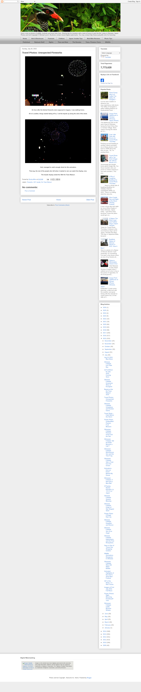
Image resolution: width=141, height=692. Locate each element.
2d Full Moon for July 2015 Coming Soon (108, 373)
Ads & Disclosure (37, 38)
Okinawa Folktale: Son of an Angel (108, 530)
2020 (105, 324)
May (106, 616)
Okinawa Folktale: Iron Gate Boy (108, 364)
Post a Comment (30, 191)
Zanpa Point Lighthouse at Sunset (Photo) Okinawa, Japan (109, 282)
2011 (104, 640)
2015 (105, 338)
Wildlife (107, 42)
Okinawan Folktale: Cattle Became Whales (107, 606)
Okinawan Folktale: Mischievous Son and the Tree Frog (109, 452)
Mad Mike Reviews (93, 38)
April (106, 619)
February (108, 625)
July (106, 355)
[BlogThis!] (53, 179)
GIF (35, 182)
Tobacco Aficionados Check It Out (113, 262)
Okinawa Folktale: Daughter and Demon (108, 522)
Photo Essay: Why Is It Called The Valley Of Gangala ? (113, 96)
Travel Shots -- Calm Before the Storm (109, 415)
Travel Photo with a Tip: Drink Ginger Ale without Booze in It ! (113, 159)
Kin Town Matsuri (46, 182)
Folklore (62, 38)
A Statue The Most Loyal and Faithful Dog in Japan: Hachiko (113, 222)
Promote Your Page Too (107, 83)
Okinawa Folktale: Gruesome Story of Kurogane (108, 383)
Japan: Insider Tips (76, 38)
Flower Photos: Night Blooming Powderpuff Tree (109, 597)
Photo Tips (108, 38)
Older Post (90, 200)
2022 (105, 319)
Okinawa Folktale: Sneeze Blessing (107, 498)
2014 (105, 631)
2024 (105, 313)
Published (26, 42)
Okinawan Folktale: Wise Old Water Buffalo (108, 565)
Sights (51, 42)
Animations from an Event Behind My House (108, 471)
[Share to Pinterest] (59, 179)
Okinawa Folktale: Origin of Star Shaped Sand (109, 507)
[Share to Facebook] (57, 179)
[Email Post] (47, 179)
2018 (105, 330)
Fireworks (30, 182)
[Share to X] (55, 179)
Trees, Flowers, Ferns (93, 42)
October (107, 346)
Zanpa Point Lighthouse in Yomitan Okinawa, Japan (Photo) (113, 117)
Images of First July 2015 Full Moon (109, 589)
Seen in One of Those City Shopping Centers (109, 548)
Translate (108, 57)
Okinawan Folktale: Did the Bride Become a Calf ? (109, 442)
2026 (105, 307)
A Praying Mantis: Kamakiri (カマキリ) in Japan (109, 489)
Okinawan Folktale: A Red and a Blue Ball (108, 480)
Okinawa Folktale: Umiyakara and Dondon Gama (109, 407)
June (106, 613)
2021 (105, 321)
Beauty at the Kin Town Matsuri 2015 (108, 391)
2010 (105, 642)
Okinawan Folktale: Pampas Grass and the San (108, 433)
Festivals (51, 38)
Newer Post (26, 200)
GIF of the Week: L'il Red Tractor (109, 582)
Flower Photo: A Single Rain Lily (108, 515)
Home (25, 38)
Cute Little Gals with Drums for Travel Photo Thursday (113, 138)
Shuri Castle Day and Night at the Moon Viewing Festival (113, 201)
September (108, 349)
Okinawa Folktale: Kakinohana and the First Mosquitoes (109, 539)
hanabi (38, 182)
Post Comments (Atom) (62, 205)
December (108, 341)
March (107, 622)
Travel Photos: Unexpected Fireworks (109, 399)
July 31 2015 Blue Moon (108, 358)
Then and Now (63, 42)
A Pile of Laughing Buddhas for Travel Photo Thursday (113, 180)
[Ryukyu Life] (102, 81)
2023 (105, 316)
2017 (105, 333)
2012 (105, 637)
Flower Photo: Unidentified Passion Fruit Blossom (109, 423)
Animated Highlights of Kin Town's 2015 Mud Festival (109, 574)
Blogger (89, 678)
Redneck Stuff (39, 42)
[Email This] (51, 179)
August (107, 352)
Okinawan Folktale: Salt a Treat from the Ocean (108, 462)
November (108, 344)
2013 (105, 634)
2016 (105, 335)
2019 (105, 327)
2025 (105, 310)
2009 (105, 645)
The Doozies (76, 42)
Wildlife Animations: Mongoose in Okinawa (108, 556)
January (107, 628)
